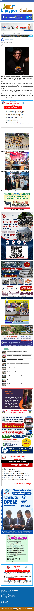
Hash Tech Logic (18, 609)
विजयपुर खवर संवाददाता (9, 40)
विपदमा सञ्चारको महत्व (10, 380)
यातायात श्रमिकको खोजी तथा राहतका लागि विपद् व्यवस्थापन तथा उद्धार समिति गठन (15, 171)
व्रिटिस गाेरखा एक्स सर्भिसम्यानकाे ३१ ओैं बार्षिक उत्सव (10, 191)
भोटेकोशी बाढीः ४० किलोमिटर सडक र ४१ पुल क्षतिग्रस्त (15, 384)
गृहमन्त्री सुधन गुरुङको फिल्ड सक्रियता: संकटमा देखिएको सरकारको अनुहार (18, 363)
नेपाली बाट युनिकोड (23, 608)
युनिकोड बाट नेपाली (29, 608)
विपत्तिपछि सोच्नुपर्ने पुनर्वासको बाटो (12, 372)
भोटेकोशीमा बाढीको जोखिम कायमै (12, 368)
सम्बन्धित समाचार (4, 131)
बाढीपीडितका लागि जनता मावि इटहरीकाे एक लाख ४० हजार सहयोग (12, 151)
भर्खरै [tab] (2, 349)
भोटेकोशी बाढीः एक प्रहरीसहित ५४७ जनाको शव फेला (15, 376)
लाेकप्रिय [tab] (6, 349)
